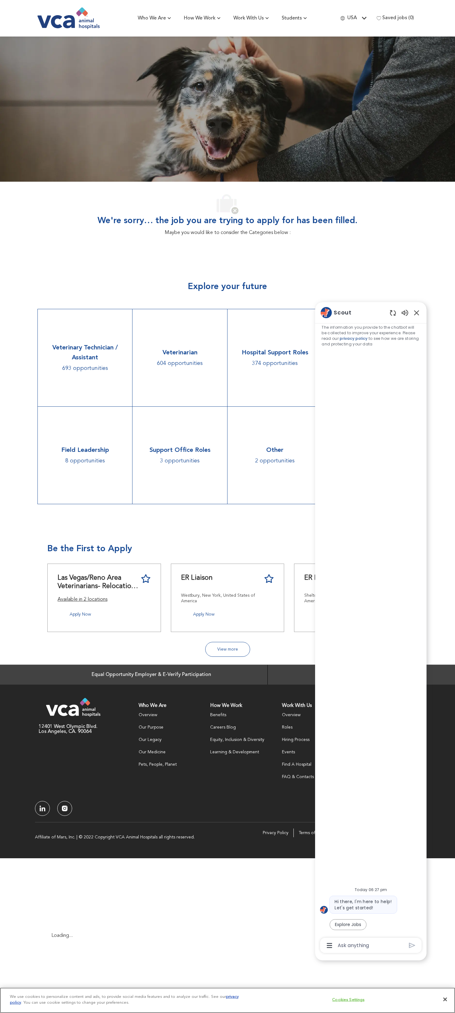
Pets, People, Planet (158, 764)
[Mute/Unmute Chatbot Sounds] (405, 312)
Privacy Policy (275, 833)
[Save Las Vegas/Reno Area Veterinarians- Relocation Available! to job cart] (146, 579)
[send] (412, 945)
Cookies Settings (348, 1000)
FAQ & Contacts (298, 777)
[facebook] (42, 808)
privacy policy (354, 338)
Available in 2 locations (82, 600)
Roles (287, 727)
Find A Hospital (296, 764)
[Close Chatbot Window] (417, 312)
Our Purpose (151, 727)
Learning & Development (234, 752)
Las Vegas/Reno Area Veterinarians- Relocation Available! (96, 582)
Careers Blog (223, 727)
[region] (371, 628)
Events (288, 752)
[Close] (445, 999)
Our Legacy (150, 740)
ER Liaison (197, 577)
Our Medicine (152, 752)
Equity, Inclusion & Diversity (237, 740)
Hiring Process (296, 740)
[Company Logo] (68, 18)
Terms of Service (315, 833)
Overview (148, 715)
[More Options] (329, 945)
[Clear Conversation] (392, 313)
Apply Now (80, 614)
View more (227, 649)
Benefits (218, 715)
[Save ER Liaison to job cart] (269, 579)
